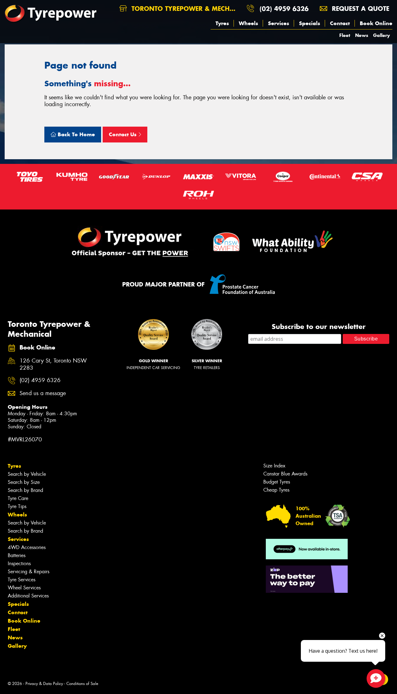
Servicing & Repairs (28, 571)
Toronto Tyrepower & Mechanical (185, 8)
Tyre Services (21, 579)
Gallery (381, 35)
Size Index (274, 465)
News (361, 35)
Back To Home (75, 134)
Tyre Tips (17, 506)
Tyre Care (18, 498)
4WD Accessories (27, 547)
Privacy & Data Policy (44, 683)
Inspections (19, 563)
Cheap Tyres (276, 490)
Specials (309, 23)
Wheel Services (24, 587)
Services (278, 23)
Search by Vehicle (27, 474)
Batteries (16, 555)
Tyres (222, 23)
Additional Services (28, 596)
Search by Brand (25, 490)
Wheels (248, 23)
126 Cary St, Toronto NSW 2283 (53, 364)
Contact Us (123, 134)
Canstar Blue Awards (285, 474)
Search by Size (24, 482)
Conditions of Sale (82, 683)
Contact (340, 23)
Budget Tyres (276, 482)
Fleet (344, 35)
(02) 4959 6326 (284, 8)
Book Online (376, 23)
